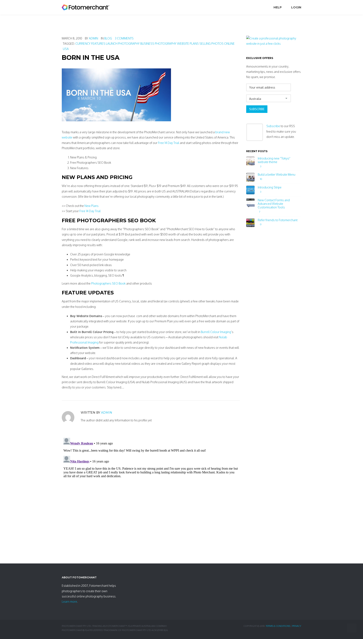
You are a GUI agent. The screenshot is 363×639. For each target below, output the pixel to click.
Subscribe (256, 109)
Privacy (296, 626)
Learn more (69, 601)
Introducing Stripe (269, 187)
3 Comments (124, 38)
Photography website (172, 43)
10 (261, 179)
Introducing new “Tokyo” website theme (274, 160)
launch (111, 43)
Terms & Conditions (278, 626)
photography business (136, 43)
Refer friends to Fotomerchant (277, 220)
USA (66, 49)
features (98, 43)
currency (83, 43)
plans (194, 43)
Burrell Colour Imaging (216, 332)
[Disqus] (151, 488)
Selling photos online (217, 43)
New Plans (91, 206)
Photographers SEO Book (108, 283)
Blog (108, 38)
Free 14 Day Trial (168, 143)
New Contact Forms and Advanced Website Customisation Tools (274, 204)
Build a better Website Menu (276, 174)
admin (93, 38)
